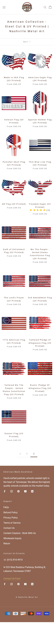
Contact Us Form (11, 578)
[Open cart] (50, 7)
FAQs (6, 507)
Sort (26, 42)
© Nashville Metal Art (27, 597)
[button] (40, 210)
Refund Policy (10, 512)
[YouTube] (25, 491)
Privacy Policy (10, 517)
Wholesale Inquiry (12, 538)
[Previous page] (20, 453)
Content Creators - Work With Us (19, 533)
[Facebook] (4, 491)
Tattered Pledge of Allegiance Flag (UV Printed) (40, 343)
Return (6, 543)
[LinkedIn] (32, 491)
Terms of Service (11, 522)
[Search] (45, 7)
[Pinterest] (18, 491)
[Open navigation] (4, 7)
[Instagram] (11, 491)
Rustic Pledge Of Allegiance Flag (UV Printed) (40, 388)
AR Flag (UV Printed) (14, 204)
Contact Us (9, 528)
